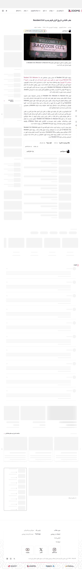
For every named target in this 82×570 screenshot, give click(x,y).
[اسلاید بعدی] (2, 114)
